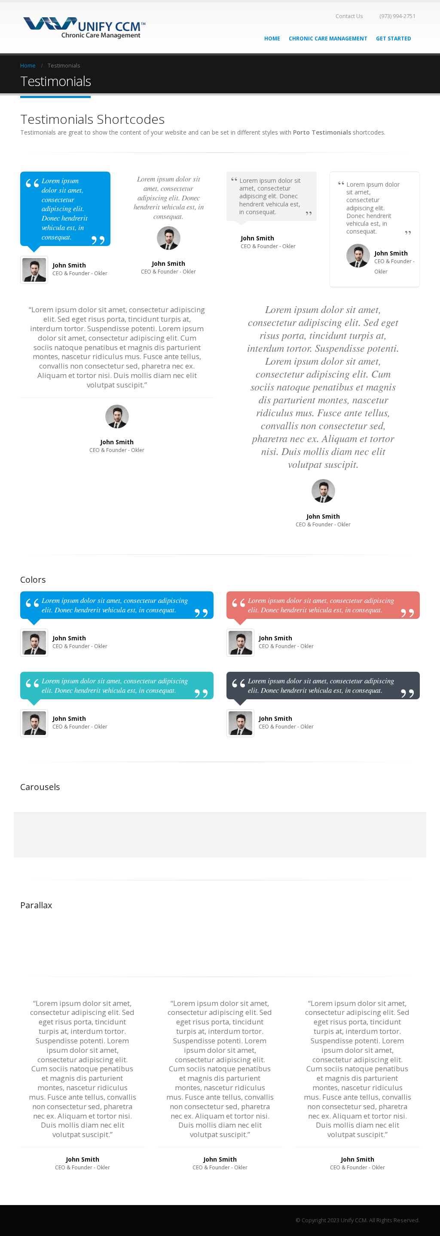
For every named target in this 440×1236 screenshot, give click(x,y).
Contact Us (349, 16)
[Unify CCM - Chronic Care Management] (84, 28)
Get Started (393, 38)
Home (272, 38)
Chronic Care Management (328, 38)
